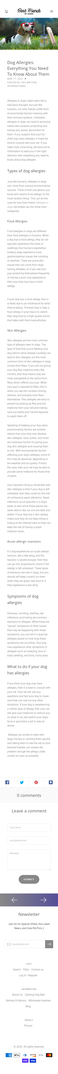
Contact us (37, 969)
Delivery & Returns (16, 1000)
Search (17, 969)
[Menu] (51, 11)
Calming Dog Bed (34, 994)
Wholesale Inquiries (40, 1000)
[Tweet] (22, 782)
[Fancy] (51, 782)
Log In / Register (28, 975)
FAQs (26, 969)
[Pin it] (36, 782)
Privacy (28, 1025)
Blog (28, 1006)
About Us (17, 994)
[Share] (7, 782)
